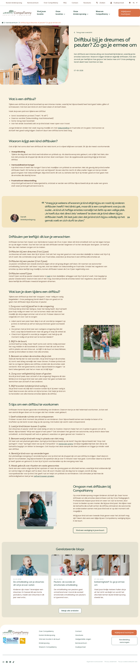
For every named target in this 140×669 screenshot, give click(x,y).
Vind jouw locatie (41, 12)
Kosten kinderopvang (14, 3)
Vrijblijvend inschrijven (124, 632)
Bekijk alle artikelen (70, 611)
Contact (75, 3)
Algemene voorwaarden (95, 662)
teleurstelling (63, 128)
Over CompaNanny (51, 3)
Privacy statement (111, 662)
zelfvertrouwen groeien (44, 476)
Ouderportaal (80, 647)
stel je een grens (66, 444)
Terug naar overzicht (84, 32)
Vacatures (87, 3)
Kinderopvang (44, 643)
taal (48, 276)
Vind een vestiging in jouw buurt (90, 530)
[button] (133, 3)
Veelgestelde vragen (83, 639)
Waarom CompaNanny (48, 647)
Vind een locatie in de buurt (49, 639)
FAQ (64, 3)
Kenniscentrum (32, 3)
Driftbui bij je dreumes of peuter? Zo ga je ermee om (40, 23)
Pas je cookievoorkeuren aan (127, 662)
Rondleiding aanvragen (124, 641)
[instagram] (3, 662)
